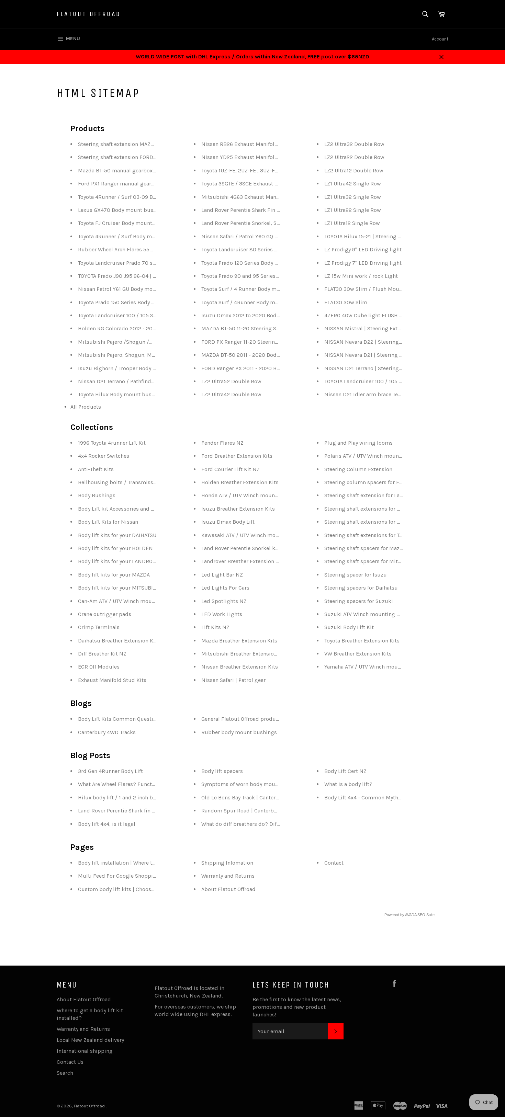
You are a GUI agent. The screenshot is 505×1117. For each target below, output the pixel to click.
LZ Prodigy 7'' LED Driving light (363, 263)
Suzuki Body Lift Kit (349, 627)
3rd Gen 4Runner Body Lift (110, 771)
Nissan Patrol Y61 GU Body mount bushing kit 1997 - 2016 (149, 289)
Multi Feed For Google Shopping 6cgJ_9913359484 (142, 876)
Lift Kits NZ (215, 627)
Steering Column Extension (358, 469)
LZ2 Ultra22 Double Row (354, 157)
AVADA (410, 915)
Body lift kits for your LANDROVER (120, 561)
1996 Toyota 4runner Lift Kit (112, 443)
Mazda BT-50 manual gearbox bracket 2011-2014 (138, 170)
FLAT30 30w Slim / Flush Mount (364, 289)
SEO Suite (426, 915)
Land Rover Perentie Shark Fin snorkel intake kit (260, 210)
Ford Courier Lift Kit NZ (230, 469)
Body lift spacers (222, 771)
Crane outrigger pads (104, 614)
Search (65, 1073)
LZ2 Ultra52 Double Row (231, 381)
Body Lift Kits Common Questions (120, 719)
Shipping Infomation (227, 862)
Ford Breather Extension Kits (236, 456)
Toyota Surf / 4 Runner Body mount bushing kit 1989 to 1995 (276, 289)
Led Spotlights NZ (224, 601)
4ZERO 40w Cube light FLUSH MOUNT (371, 315)
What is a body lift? (348, 784)
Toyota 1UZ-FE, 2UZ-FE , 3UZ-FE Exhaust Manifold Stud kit (273, 170)
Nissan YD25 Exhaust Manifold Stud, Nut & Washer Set (270, 157)
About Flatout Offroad (228, 889)
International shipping (85, 1051)
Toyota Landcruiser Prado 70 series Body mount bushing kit (152, 263)
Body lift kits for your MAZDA (114, 574)
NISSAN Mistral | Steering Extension (369, 328)
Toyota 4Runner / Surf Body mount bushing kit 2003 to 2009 (153, 236)
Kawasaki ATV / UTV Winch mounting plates (255, 535)
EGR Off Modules (99, 666)
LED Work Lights (221, 614)
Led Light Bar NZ (222, 574)
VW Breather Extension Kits (358, 653)
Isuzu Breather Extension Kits (238, 508)
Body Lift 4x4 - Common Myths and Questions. (381, 797)
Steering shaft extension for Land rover (372, 495)
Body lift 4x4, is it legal (106, 824)
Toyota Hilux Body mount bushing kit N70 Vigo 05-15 (144, 394)
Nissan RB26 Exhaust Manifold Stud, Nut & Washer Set (270, 144)
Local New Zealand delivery (90, 1040)
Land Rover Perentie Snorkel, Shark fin (248, 223)
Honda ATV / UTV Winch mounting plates (251, 495)
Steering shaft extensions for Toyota (368, 535)
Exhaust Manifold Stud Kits (112, 680)
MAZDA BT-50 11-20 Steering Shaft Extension (256, 328)
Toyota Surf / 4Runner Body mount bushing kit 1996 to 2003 (276, 302)
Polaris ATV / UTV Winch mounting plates (375, 456)
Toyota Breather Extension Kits (362, 640)
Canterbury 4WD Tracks (107, 732)
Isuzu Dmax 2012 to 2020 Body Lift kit (249, 315)
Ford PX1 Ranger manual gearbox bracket (129, 183)
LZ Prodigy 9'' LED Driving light (363, 249)
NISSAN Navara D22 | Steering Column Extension (385, 342)
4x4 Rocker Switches (103, 456)
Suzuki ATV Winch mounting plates (368, 614)
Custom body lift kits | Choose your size (128, 889)
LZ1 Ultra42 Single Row (352, 183)
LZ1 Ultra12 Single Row (352, 223)
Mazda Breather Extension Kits (239, 640)
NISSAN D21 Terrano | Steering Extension (374, 368)
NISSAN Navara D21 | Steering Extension (374, 355)
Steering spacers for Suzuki (358, 601)
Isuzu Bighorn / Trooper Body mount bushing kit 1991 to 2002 (155, 368)
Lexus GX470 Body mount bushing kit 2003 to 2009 (143, 210)
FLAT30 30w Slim (345, 302)
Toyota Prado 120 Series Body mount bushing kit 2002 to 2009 (279, 263)
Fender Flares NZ (222, 443)
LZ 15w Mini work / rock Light (361, 276)
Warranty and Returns (228, 876)
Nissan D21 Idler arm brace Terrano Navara (376, 394)
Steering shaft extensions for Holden (369, 508)
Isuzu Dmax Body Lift (228, 521)
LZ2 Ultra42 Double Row (231, 394)
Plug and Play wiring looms (358, 443)
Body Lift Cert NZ (345, 771)
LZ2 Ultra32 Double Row (354, 144)
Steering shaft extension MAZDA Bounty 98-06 (135, 144)
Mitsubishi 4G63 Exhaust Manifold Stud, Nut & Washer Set (275, 197)
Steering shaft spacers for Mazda (365, 548)
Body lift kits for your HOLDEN (115, 548)
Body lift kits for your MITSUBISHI (119, 587)
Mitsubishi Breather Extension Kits (244, 653)
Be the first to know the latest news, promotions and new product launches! (296, 1007)
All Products (85, 406)
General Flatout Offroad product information (256, 719)
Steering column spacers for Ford (366, 482)
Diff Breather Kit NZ (102, 653)
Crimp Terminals (99, 627)
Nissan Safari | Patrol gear (233, 680)
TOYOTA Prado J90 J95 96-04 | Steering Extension (139, 276)
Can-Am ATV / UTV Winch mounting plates (130, 601)
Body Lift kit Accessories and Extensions (128, 508)
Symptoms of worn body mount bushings (253, 784)
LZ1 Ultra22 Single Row (352, 210)
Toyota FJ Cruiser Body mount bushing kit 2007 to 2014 (147, 223)
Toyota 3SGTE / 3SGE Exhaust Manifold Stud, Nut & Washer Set (279, 183)
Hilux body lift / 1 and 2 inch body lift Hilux (131, 797)
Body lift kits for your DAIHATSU (117, 535)
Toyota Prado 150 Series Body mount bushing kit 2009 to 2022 (156, 302)
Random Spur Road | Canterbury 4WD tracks (256, 810)
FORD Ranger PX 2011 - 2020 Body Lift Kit (252, 368)
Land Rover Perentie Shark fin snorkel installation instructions (155, 810)
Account (440, 39)
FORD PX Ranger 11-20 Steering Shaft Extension (259, 342)
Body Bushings (96, 495)
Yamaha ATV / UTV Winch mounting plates (376, 666)
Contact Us (70, 1062)
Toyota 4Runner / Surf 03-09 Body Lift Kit (129, 197)
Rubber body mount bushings (239, 732)
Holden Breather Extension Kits (240, 482)
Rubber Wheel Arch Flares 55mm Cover (126, 249)
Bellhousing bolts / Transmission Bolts (127, 482)
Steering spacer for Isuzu (355, 574)
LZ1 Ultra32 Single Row (352, 197)
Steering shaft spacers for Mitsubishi (370, 561)
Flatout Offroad (89, 14)
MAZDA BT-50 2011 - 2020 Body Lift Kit (249, 355)
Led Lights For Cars (225, 587)
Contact (334, 862)
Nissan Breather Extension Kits (239, 666)
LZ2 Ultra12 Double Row (353, 170)
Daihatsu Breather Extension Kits (119, 640)
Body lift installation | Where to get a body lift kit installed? (152, 862)
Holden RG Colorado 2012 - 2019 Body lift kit (133, 328)
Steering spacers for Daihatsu (361, 587)
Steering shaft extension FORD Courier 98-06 (134, 157)
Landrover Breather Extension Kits (243, 561)
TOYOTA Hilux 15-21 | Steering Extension (373, 236)
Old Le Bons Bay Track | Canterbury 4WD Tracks (259, 797)
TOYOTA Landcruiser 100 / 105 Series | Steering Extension (394, 381)
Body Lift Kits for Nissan (108, 521)
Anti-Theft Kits (96, 469)
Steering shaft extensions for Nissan (369, 521)
